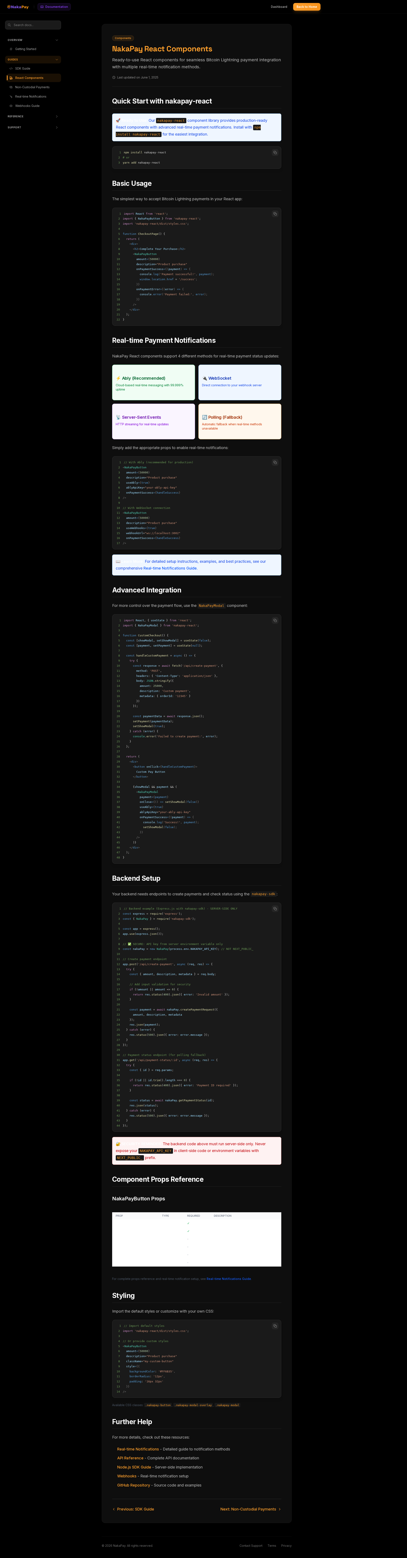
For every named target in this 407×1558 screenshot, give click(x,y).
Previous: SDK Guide (135, 1509)
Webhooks (127, 1476)
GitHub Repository (133, 1485)
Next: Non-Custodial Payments (248, 1509)
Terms (272, 1545)
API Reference (130, 1458)
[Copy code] (275, 152)
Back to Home (307, 6)
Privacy (286, 1545)
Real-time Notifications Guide (170, 568)
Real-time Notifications (138, 1449)
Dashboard (279, 6)
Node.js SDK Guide (134, 1467)
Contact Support (251, 1545)
